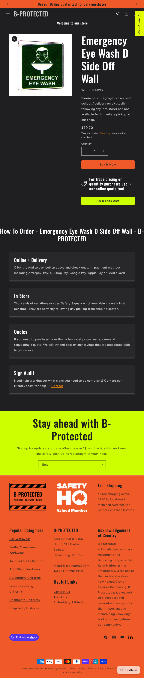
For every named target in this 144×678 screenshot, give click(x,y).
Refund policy (77, 668)
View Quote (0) (139, 23)
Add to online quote (108, 200)
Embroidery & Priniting (70, 602)
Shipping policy (73, 672)
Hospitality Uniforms (24, 608)
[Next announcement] (137, 4)
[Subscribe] (101, 464)
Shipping (105, 133)
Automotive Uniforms (24, 577)
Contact (57, 386)
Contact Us (62, 591)
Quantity (86, 143)
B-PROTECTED (36, 668)
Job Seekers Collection (26, 561)
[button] (8, 14)
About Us (60, 597)
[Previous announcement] (7, 4)
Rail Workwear (19, 539)
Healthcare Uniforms (24, 600)
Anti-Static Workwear (25, 569)
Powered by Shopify (55, 668)
